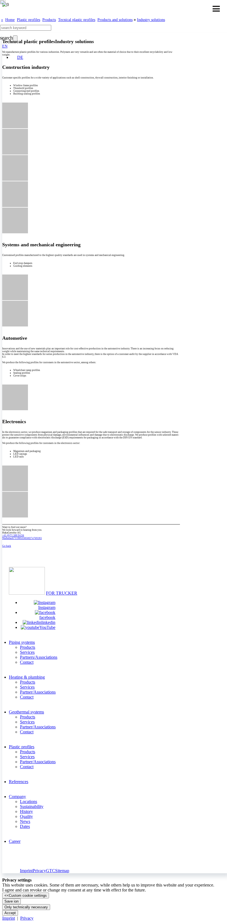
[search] (15, 38)
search (6, 38)
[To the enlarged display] (15, 127)
